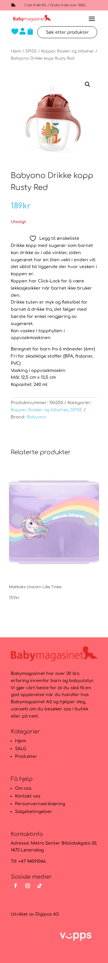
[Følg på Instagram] (27, 886)
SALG (20, 748)
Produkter (26, 756)
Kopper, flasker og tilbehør (67, 51)
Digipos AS (47, 914)
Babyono (36, 417)
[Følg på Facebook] (15, 886)
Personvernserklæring (40, 804)
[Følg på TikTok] (39, 886)
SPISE (31, 51)
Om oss (23, 788)
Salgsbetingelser (33, 811)
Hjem (16, 51)
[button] (87, 84)
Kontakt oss (27, 796)
